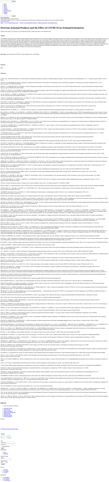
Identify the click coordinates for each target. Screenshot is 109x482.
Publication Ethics (8, 415)
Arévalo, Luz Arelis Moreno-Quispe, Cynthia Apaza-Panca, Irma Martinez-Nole (38, 22)
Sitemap (5, 12)
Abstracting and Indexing (9, 412)
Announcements (7, 10)
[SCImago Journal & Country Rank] (9, 429)
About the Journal (8, 408)
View (5, 452)
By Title (5, 472)
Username (3, 442)
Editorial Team (7, 413)
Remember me (6, 446)
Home (5, 4)
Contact (5, 13)
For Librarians (7, 480)
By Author (6, 471)
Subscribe (6, 453)
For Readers (6, 477)
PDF (2, 67)
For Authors (6, 478)
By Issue (6, 469)
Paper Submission (5, 17)
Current (5, 8)
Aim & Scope (7, 409)
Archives (6, 9)
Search (5, 6)
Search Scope (4, 461)
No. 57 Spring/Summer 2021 (11, 22)
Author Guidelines (8, 411)
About (5, 5)
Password (3, 444)
